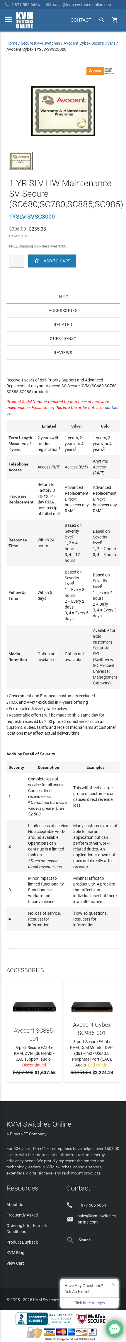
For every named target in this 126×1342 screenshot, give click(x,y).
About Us (14, 1204)
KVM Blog (15, 1252)
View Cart (15, 1263)
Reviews (63, 352)
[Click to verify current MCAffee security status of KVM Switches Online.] (92, 1324)
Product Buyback (22, 1242)
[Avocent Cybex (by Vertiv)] (101, 73)
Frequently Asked (22, 1215)
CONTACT (81, 20)
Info (63, 296)
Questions (62, 338)
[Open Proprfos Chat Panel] (114, 1329)
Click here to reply (89, 1303)
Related (63, 324)
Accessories (63, 310)
